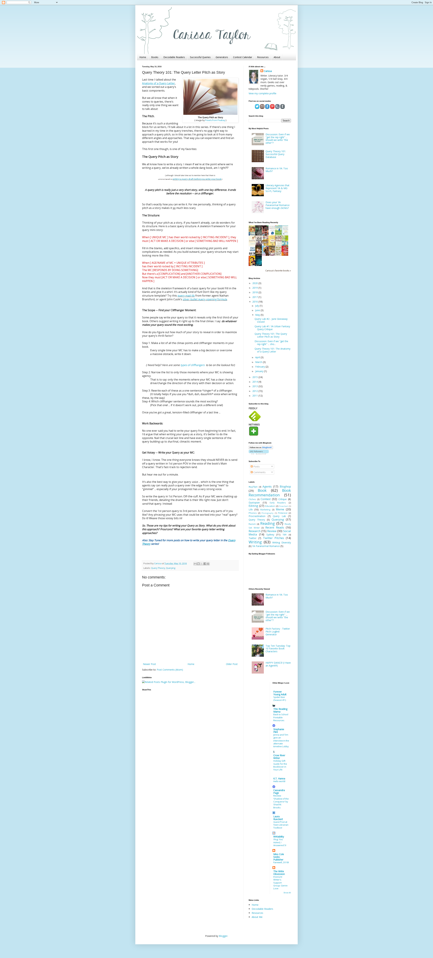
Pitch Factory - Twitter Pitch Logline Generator (278, 631)
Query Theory (158, 568)
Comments (259, 472)
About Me (257, 917)
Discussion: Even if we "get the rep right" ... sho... (271, 343)
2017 (255, 297)
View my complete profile (262, 93)
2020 (255, 283)
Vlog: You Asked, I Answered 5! (279, 842)
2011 (255, 395)
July (257, 305)
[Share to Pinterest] (208, 563)
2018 (255, 292)
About (277, 57)
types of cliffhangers (192, 365)
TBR (285, 534)
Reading (267, 523)
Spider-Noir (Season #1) (279, 699)
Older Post (232, 664)
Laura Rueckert (278, 818)
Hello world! (279, 781)
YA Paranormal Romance (266, 546)
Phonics (253, 513)
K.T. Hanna (279, 778)
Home (142, 57)
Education (270, 506)
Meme (280, 509)
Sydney (270, 534)
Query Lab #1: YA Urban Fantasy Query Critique (272, 328)
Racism (252, 524)
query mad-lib (186, 295)
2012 (255, 391)
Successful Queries (200, 57)
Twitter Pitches (273, 538)
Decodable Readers (174, 57)
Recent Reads (274, 527)
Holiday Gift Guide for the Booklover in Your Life (280, 765)
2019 (255, 287)
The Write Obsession (279, 873)
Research (254, 531)
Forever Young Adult (280, 693)
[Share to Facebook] (205, 563)
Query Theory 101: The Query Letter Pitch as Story (271, 335)
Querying (170, 568)
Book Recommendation (270, 493)
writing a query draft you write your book (197, 178)
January (259, 371)
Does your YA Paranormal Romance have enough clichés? (278, 205)
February (260, 366)
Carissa (268, 71)
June (258, 310)
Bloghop (285, 486)
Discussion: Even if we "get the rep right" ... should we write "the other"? (278, 138)
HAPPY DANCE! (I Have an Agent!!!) (278, 664)
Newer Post (149, 664)
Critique (282, 499)
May (258, 314)
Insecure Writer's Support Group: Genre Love (280, 882)
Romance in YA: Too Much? (277, 170)
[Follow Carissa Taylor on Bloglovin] (261, 448)
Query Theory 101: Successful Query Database (276, 154)
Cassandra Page (279, 791)
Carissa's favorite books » (278, 270)
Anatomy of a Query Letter (158, 83)
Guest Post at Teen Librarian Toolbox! (280, 824)
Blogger (223, 936)
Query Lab (279, 516)
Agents (267, 486)
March (259, 362)
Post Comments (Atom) (170, 669)
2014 (255, 381)
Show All (287, 892)
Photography (267, 513)
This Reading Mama (280, 710)
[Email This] (195, 563)
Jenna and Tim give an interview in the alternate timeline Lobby (281, 740)
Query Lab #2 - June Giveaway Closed (271, 320)
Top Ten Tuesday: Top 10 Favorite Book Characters (278, 648)
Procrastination (257, 516)
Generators (222, 57)
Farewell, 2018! (281, 862)
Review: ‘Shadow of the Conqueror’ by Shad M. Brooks (281, 801)
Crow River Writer (279, 757)
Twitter (252, 538)
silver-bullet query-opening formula (205, 299)
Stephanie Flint (278, 731)
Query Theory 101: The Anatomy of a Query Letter (272, 350)
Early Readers (278, 502)
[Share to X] (201, 563)
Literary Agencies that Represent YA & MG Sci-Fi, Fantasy (277, 188)
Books (154, 57)
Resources (263, 57)
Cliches (252, 499)
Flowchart (283, 506)
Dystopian (254, 502)
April (258, 357)
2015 (255, 377)
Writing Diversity (281, 542)
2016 (255, 301)
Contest (266, 499)
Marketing (265, 509)
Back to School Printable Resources (280, 717)
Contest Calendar (242, 57)
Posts (256, 466)
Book (262, 490)
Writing (255, 542)
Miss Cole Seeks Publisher (278, 857)
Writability (278, 836)
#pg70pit (253, 486)
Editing (253, 506)
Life (251, 509)
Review (271, 531)
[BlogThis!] (198, 563)
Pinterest (282, 513)
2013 (255, 386)
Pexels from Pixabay (215, 120)
